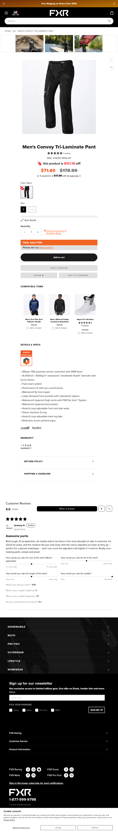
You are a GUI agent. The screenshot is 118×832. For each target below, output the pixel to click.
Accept (58, 827)
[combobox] (57, 21)
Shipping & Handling (37, 473)
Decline (95, 827)
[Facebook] (28, 769)
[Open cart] (111, 13)
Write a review (67, 508)
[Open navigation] (6, 13)
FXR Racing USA (24, 804)
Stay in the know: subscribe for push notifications (36, 783)
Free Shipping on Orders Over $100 (59, 3)
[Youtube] (39, 769)
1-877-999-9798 (22, 799)
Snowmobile (16, 627)
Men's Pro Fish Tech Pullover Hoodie (34, 320)
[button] (55, 153)
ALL (14, 31)
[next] (114, 3)
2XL (32, 209)
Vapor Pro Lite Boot (85, 319)
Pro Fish (14, 644)
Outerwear (16, 652)
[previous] (4, 3)
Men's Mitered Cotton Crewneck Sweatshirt (59, 320)
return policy (46, 247)
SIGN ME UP (96, 709)
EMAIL (12, 692)
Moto (11, 635)
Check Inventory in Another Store (56, 232)
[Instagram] (33, 769)
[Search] (109, 21)
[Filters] (101, 509)
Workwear (15, 669)
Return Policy (33, 461)
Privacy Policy (9, 820)
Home (8, 31)
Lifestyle (14, 661)
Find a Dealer (59, 268)
